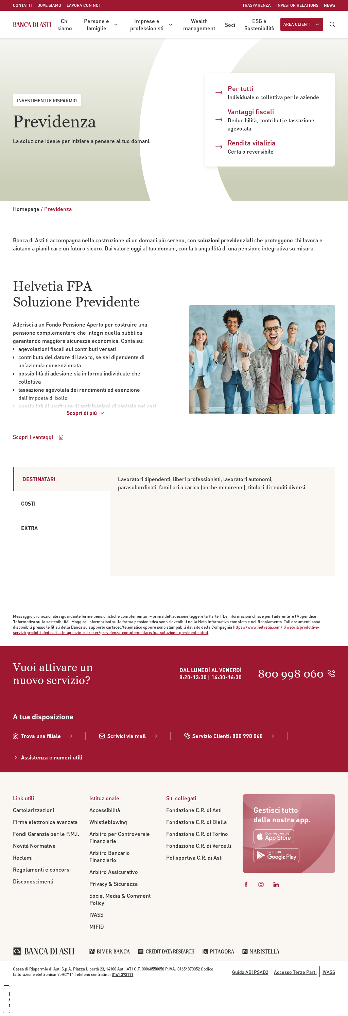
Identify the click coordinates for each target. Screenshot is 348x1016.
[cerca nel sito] (332, 24)
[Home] (32, 24)
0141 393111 (122, 974)
